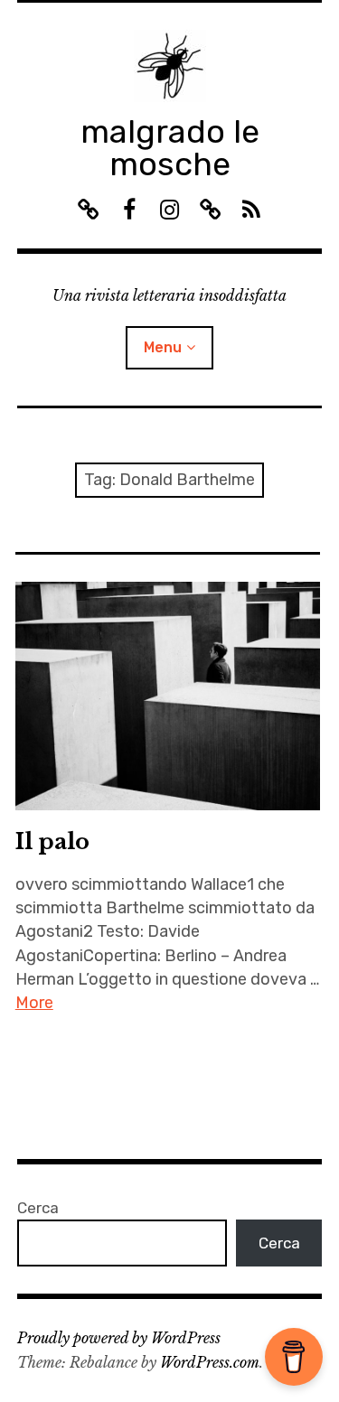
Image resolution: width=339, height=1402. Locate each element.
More (34, 1003)
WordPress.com (209, 1362)
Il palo (52, 841)
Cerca (38, 1208)
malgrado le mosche (169, 147)
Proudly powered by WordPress (119, 1338)
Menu (163, 347)
